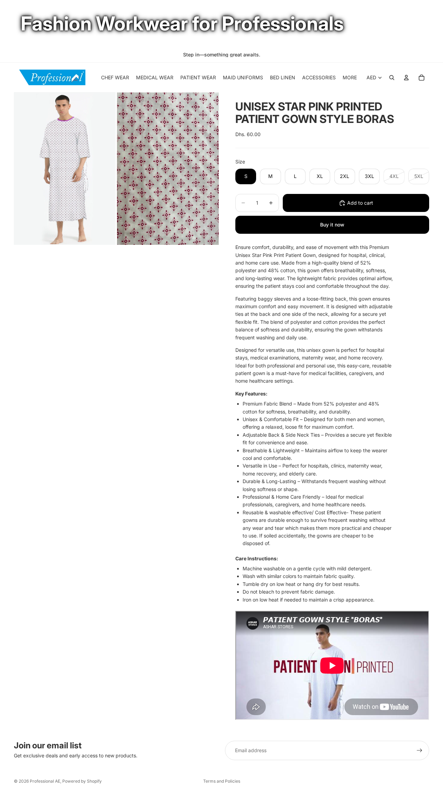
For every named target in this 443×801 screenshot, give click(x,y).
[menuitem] (349, 77)
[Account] (406, 77)
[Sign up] (419, 750)
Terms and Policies (221, 781)
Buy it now (332, 225)
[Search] (391, 77)
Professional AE (45, 781)
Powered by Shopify (82, 781)
